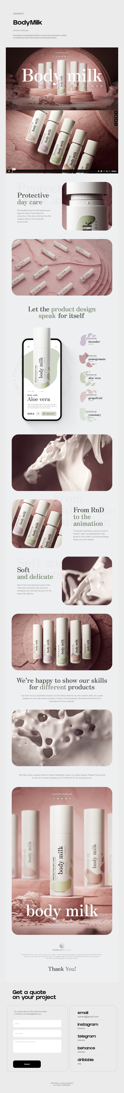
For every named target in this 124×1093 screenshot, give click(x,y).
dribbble (86, 1060)
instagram (88, 1025)
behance (86, 1049)
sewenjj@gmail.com (33, 1014)
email (83, 1013)
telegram (87, 1037)
